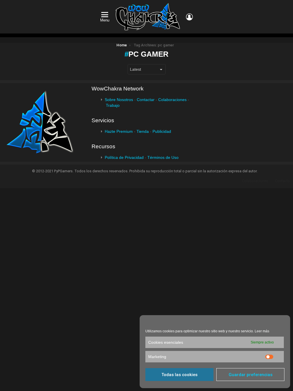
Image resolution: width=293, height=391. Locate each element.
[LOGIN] (189, 17)
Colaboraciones (172, 99)
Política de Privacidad (124, 157)
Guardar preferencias (250, 374)
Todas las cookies (179, 374)
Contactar (146, 99)
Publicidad (162, 131)
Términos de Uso (163, 157)
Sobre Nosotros (119, 99)
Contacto (282, 181)
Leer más (262, 331)
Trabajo (113, 105)
